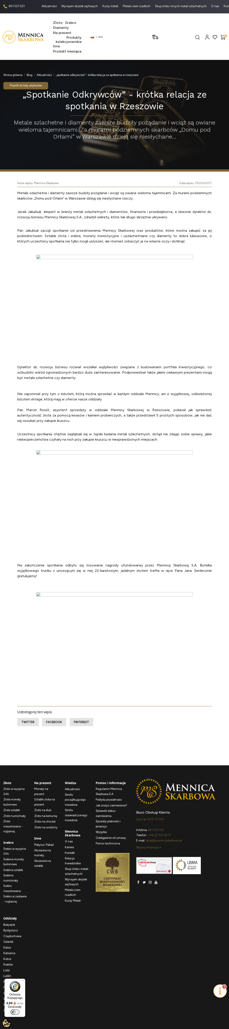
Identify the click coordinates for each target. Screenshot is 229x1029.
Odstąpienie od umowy (111, 838)
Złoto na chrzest (44, 821)
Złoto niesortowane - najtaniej (13, 826)
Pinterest (81, 722)
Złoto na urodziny (45, 827)
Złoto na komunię (45, 816)
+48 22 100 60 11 (159, 835)
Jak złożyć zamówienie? (111, 805)
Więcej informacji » (148, 847)
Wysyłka (101, 832)
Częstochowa (12, 936)
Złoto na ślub (42, 810)
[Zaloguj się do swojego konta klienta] (207, 37)
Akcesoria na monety (42, 853)
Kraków (8, 964)
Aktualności (49, 6)
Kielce (7, 959)
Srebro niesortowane (12, 888)
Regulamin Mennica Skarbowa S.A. (109, 791)
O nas (215, 6)
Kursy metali (110, 6)
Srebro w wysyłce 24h (14, 851)
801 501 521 (16, 6)
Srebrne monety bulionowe (13, 862)
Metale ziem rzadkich (137, 6)
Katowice (9, 953)
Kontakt (70, 852)
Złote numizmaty (14, 816)
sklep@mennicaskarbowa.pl (164, 840)
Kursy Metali (73, 900)
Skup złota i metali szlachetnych (76, 871)
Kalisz (7, 947)
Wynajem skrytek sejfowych (79, 6)
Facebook (54, 722)
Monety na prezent (41, 791)
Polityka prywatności (109, 799)
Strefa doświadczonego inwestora (76, 815)
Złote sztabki (11, 810)
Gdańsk (8, 941)
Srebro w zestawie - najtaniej (15, 899)
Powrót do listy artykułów (26, 85)
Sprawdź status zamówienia (105, 813)
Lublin (7, 976)
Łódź (6, 970)
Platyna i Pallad (44, 844)
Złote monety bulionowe (12, 802)
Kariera (69, 847)
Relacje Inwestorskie (73, 861)
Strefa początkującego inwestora (75, 799)
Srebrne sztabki (13, 870)
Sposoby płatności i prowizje (108, 824)
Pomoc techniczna (108, 843)
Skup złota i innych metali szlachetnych (181, 6)
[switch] (15, 1012)
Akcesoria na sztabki (42, 863)
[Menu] (22, 981)
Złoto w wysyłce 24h (14, 791)
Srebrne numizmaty (10, 878)
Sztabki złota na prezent (44, 802)
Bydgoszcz (10, 930)
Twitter (27, 722)
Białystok (9, 924)
